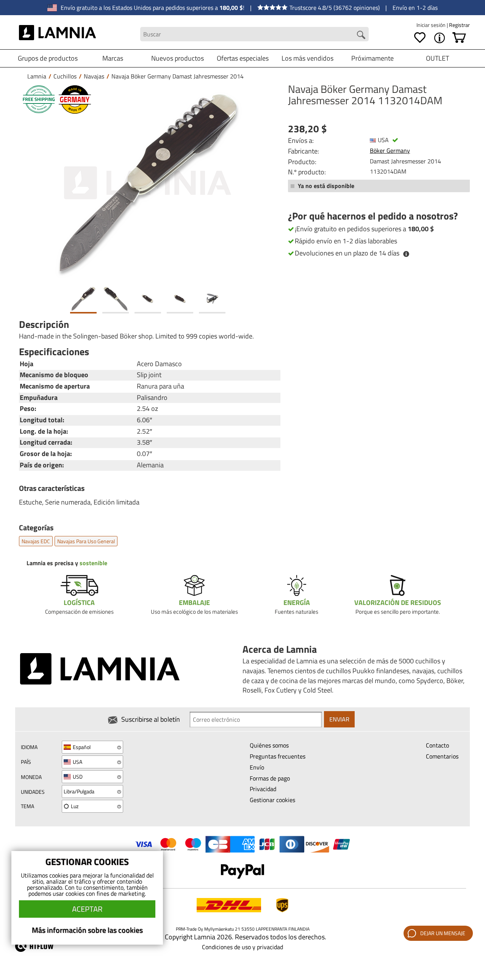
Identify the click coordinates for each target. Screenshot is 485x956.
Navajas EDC (36, 541)
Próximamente (372, 58)
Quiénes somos (269, 745)
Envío (257, 767)
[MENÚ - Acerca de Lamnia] (439, 38)
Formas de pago (270, 778)
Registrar (459, 25)
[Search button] (361, 35)
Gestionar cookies (272, 799)
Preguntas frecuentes (277, 756)
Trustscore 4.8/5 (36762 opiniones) (334, 7)
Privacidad (263, 788)
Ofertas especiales (243, 58)
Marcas (112, 58)
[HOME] (57, 34)
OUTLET (437, 58)
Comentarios (442, 756)
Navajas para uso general (86, 541)
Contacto (437, 745)
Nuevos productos (177, 58)
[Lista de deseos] (420, 38)
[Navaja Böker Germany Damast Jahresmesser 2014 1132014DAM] (147, 182)
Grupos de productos (48, 58)
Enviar (339, 719)
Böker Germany (390, 150)
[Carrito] (459, 38)
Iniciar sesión (431, 25)
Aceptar (87, 909)
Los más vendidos (307, 58)
